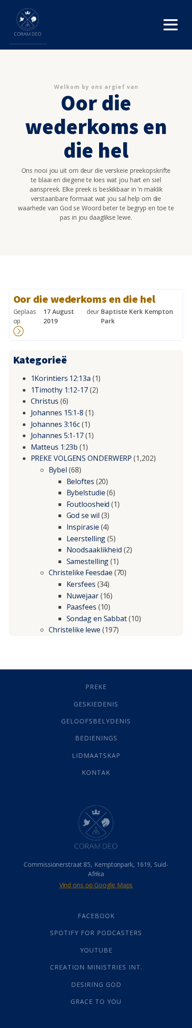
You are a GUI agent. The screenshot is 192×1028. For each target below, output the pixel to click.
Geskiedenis (96, 704)
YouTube (96, 950)
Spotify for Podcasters (96, 932)
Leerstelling (86, 538)
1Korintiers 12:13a (61, 378)
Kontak (96, 772)
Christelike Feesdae (81, 572)
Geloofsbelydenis (96, 721)
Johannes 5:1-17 (57, 435)
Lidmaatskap (96, 755)
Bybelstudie (86, 492)
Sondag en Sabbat (97, 618)
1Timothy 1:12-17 (59, 390)
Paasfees (81, 607)
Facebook (96, 915)
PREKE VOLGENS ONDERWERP (81, 458)
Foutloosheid (88, 504)
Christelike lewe (74, 630)
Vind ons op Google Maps (96, 885)
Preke (96, 686)
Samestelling (88, 561)
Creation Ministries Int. (96, 967)
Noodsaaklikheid (94, 550)
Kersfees (81, 584)
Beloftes (80, 481)
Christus (44, 401)
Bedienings (96, 738)
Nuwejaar (83, 596)
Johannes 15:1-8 (57, 413)
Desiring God (96, 984)
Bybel (58, 470)
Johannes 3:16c (55, 424)
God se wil (83, 515)
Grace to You (96, 1001)
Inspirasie (83, 527)
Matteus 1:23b (54, 447)
